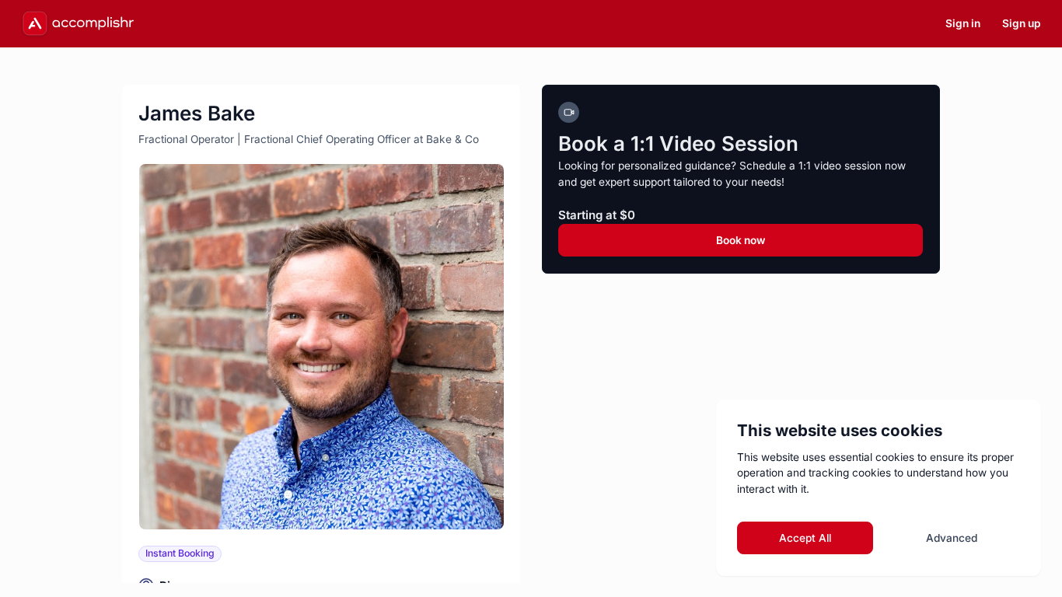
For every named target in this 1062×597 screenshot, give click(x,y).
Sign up (1021, 23)
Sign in (962, 23)
